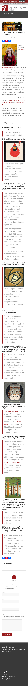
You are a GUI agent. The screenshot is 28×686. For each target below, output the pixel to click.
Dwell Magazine (14, 100)
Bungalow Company (17, 37)
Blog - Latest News (7, 13)
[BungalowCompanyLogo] (11, 8)
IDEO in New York (13, 462)
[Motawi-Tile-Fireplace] (12, 26)
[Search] (20, 8)
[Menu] (24, 8)
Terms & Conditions (8, 676)
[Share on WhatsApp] (14, 568)
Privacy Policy (6, 679)
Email (3, 599)
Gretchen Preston (11, 411)
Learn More (22, 1)
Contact (4, 674)
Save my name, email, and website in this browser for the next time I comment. (14, 617)
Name (3, 592)
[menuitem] (20, 8)
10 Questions (6, 37)
